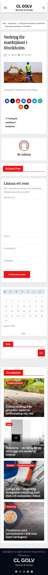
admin (14, 55)
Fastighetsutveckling (26, 465)
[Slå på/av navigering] (5, 7)
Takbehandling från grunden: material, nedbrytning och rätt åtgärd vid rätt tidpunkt (21, 411)
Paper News (37, 551)
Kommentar (10, 197)
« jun (23, 333)
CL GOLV (24, 6)
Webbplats (8, 260)
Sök (8, 344)
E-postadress (10, 248)
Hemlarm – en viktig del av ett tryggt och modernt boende (23, 451)
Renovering (11, 506)
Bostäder (10, 465)
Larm (9, 424)
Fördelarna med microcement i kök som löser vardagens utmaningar (21, 535)
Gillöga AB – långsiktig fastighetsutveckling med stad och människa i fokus (23, 492)
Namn (7, 236)
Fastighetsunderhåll (15, 383)
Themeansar (23, 555)
